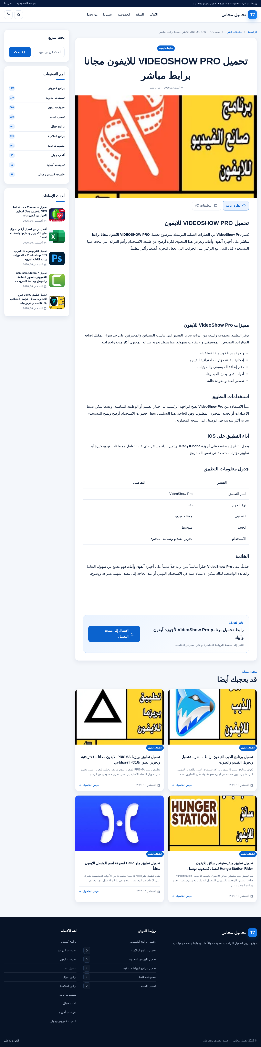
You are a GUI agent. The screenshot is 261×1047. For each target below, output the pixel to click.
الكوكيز (153, 14)
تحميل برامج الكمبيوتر (143, 941)
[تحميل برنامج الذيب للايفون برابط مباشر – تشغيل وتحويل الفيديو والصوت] (212, 717)
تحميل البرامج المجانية (142, 959)
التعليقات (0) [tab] (203, 205)
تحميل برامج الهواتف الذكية (139, 968)
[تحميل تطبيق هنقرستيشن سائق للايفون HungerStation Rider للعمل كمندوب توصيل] (212, 823)
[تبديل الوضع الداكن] (8, 14)
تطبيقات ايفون (234, 31)
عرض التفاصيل (184, 785)
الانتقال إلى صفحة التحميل (116, 633)
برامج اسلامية (68, 985)
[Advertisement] (166, 284)
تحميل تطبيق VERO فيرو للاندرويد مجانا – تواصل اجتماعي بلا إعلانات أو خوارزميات (28, 298)
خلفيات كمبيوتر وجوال (63, 1021)
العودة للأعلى (11, 1040)
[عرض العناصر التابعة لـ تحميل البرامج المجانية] (86, 959)
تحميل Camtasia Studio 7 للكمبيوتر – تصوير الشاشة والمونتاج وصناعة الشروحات (31, 277)
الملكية (139, 14)
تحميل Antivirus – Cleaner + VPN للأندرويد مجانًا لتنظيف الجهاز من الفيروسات (29, 211)
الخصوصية (124, 14)
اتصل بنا (8, 3)
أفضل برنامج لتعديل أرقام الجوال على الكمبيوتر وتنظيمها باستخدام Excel (28, 233)
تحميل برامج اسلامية (143, 950)
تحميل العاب (148, 985)
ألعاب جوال (69, 1003)
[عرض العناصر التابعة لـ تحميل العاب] (86, 985)
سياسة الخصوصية (26, 3)
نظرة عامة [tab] (233, 205)
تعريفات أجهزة (67, 1012)
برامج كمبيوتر (68, 941)
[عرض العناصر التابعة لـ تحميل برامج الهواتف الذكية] (86, 968)
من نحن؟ (92, 14)
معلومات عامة (147, 976)
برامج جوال (69, 976)
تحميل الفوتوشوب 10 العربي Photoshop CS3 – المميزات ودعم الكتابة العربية (30, 255)
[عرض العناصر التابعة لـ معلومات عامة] (86, 976)
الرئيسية (252, 31)
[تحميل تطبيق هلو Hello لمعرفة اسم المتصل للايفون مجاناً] (119, 823)
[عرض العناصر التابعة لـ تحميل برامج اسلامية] (86, 950)
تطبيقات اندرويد (67, 950)
